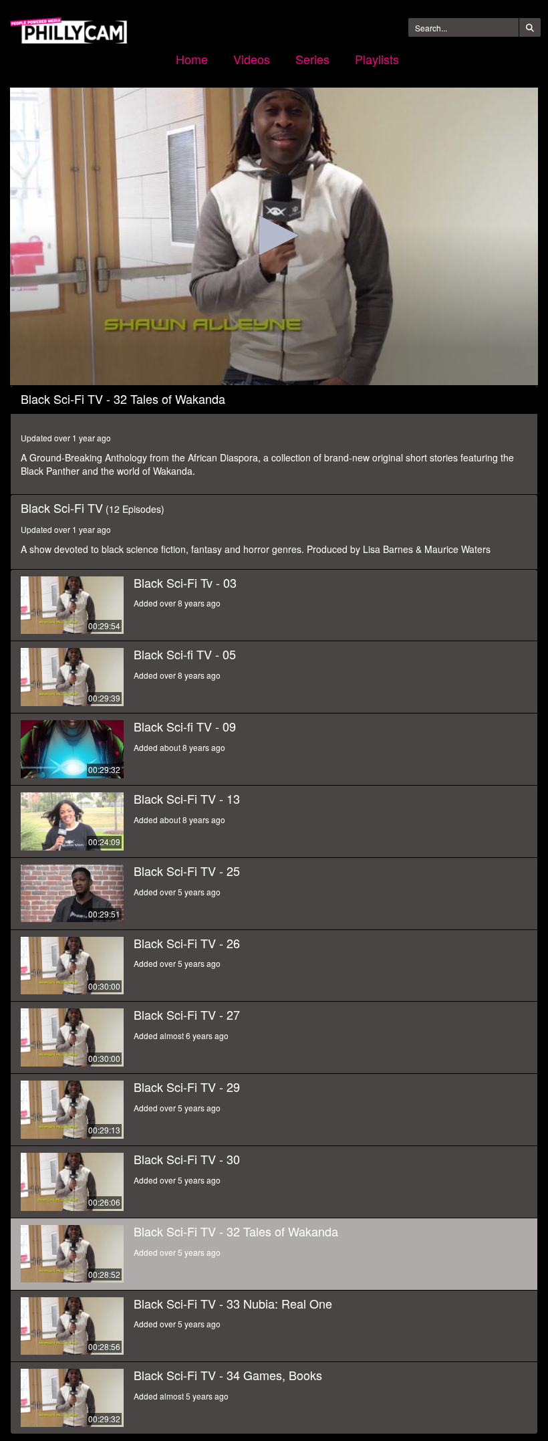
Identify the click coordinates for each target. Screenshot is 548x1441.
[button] (274, 235)
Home (192, 59)
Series (312, 59)
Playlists (377, 59)
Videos (251, 59)
